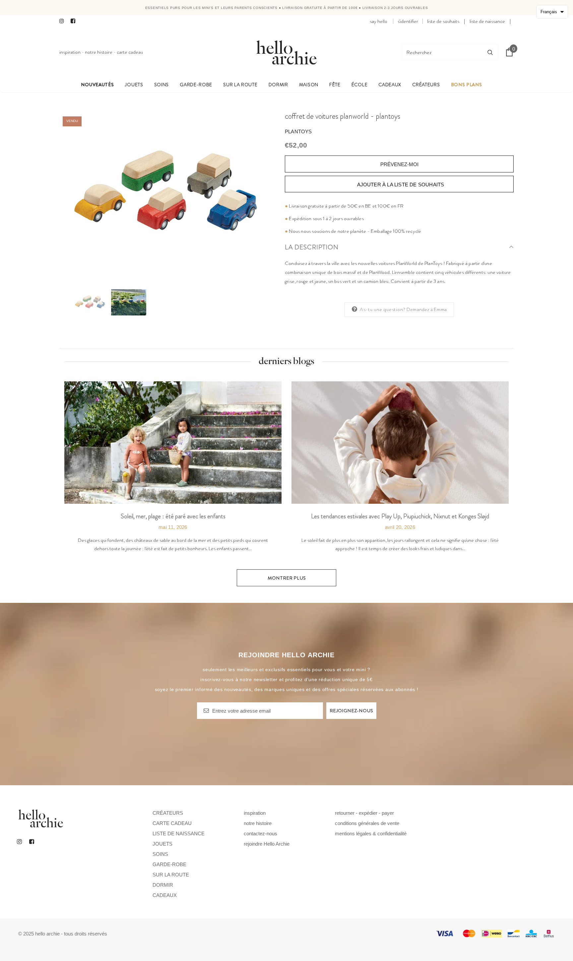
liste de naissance (487, 21)
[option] (167, 194)
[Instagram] (63, 21)
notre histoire (98, 52)
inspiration (70, 52)
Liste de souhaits (443, 21)
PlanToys (298, 131)
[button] (552, 11)
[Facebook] (75, 21)
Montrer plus (287, 578)
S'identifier (408, 21)
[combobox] (442, 52)
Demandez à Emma (427, 309)
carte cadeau (130, 52)
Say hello (378, 21)
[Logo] (286, 52)
